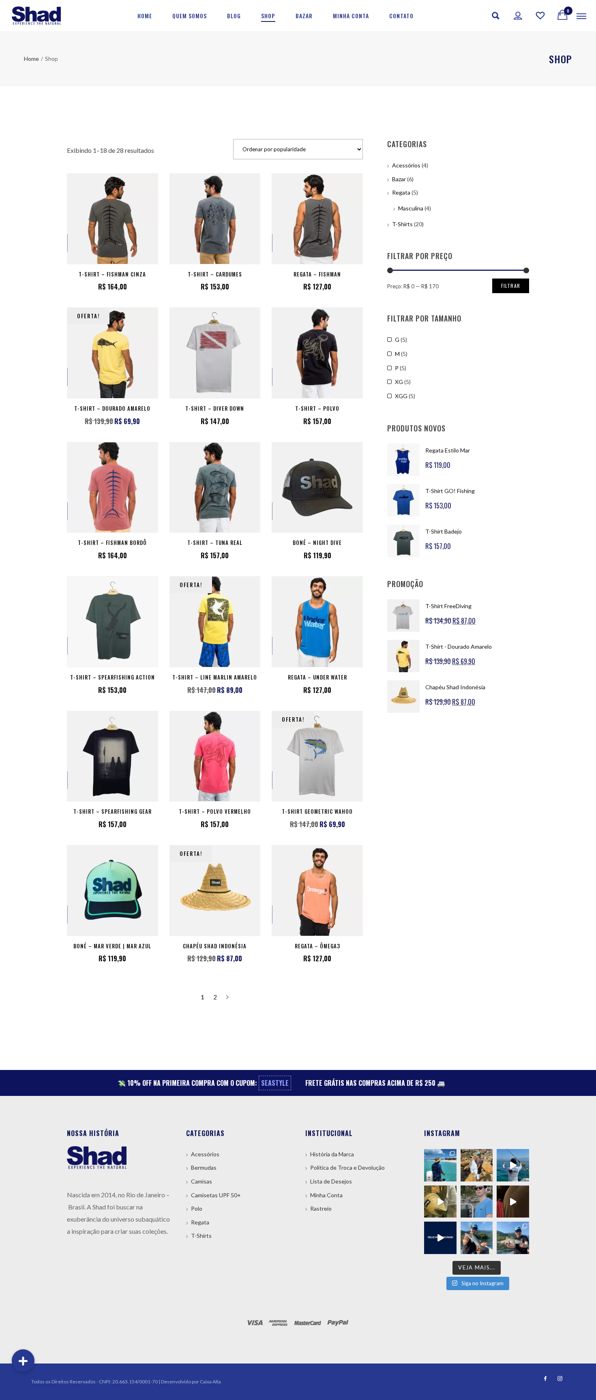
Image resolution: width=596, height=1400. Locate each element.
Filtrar (510, 285)
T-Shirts (402, 224)
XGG (401, 395)
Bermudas (204, 1167)
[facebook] (543, 1379)
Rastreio (321, 1208)
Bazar (399, 179)
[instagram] (557, 1379)
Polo (196, 1208)
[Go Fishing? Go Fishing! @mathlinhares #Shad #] (477, 1202)
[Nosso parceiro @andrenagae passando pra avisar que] (477, 1238)
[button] (23, 1360)
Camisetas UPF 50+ (216, 1195)
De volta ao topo (565, 1347)
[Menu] (581, 15)
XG (399, 381)
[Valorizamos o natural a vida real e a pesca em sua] (477, 1165)
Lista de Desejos (331, 1181)
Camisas (201, 1181)
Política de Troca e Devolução (347, 1167)
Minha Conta (326, 1195)
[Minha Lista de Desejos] (541, 15)
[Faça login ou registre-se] (518, 15)
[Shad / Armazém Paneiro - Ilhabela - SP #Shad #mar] (513, 1202)
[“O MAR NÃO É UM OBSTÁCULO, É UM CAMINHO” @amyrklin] (513, 1165)
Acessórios (406, 165)
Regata (401, 192)
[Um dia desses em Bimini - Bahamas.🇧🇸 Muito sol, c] (440, 1165)
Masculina (410, 208)
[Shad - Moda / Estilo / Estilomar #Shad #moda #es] (440, 1202)
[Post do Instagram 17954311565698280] (440, 1238)
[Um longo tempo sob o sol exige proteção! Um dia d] (513, 1238)
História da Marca (332, 1154)
